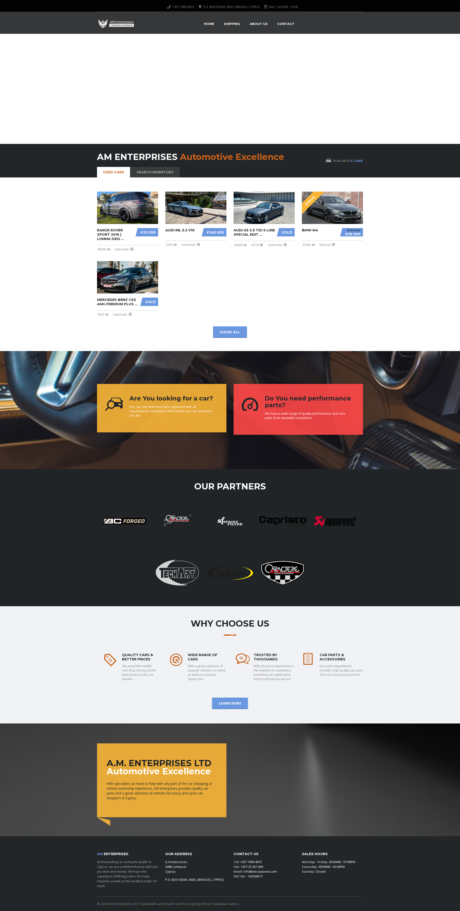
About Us (259, 24)
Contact (285, 24)
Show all (230, 332)
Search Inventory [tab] (155, 172)
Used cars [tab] (113, 172)
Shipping (232, 24)
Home (209, 24)
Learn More (230, 703)
